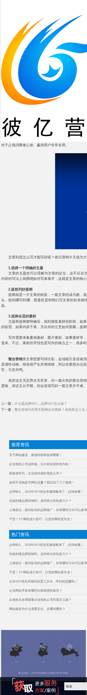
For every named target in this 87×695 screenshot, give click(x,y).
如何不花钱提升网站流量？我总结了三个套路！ (42, 482)
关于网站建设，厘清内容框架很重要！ (35, 455)
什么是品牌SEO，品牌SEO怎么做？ (40, 403)
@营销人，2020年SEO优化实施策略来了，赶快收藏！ (46, 491)
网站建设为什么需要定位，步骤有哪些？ (37, 609)
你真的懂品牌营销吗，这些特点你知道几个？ (40, 500)
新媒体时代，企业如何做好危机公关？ (35, 473)
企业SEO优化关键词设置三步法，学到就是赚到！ (43, 581)
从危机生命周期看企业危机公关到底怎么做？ (40, 599)
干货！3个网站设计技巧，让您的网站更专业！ (41, 519)
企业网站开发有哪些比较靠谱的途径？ (35, 590)
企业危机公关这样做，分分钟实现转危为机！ (40, 464)
